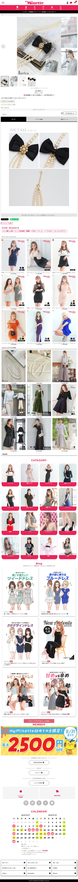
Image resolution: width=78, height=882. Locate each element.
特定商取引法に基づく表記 (9, 868)
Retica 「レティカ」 (38, 231)
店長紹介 (4, 873)
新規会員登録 (38, 762)
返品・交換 (55, 862)
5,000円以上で (20, 796)
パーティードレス (8, 14)
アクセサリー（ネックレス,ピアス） (56, 231)
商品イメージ (64, 119)
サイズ (13, 119)
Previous (3, 46)
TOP (2, 14)
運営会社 (55, 873)
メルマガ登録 (38, 783)
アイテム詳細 (39, 119)
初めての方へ (5, 862)
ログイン (38, 773)
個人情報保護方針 (32, 868)
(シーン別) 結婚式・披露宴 (22, 231)
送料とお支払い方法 (33, 862)
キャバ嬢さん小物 (8, 231)
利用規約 (55, 868)
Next (75, 46)
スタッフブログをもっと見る (39, 721)
